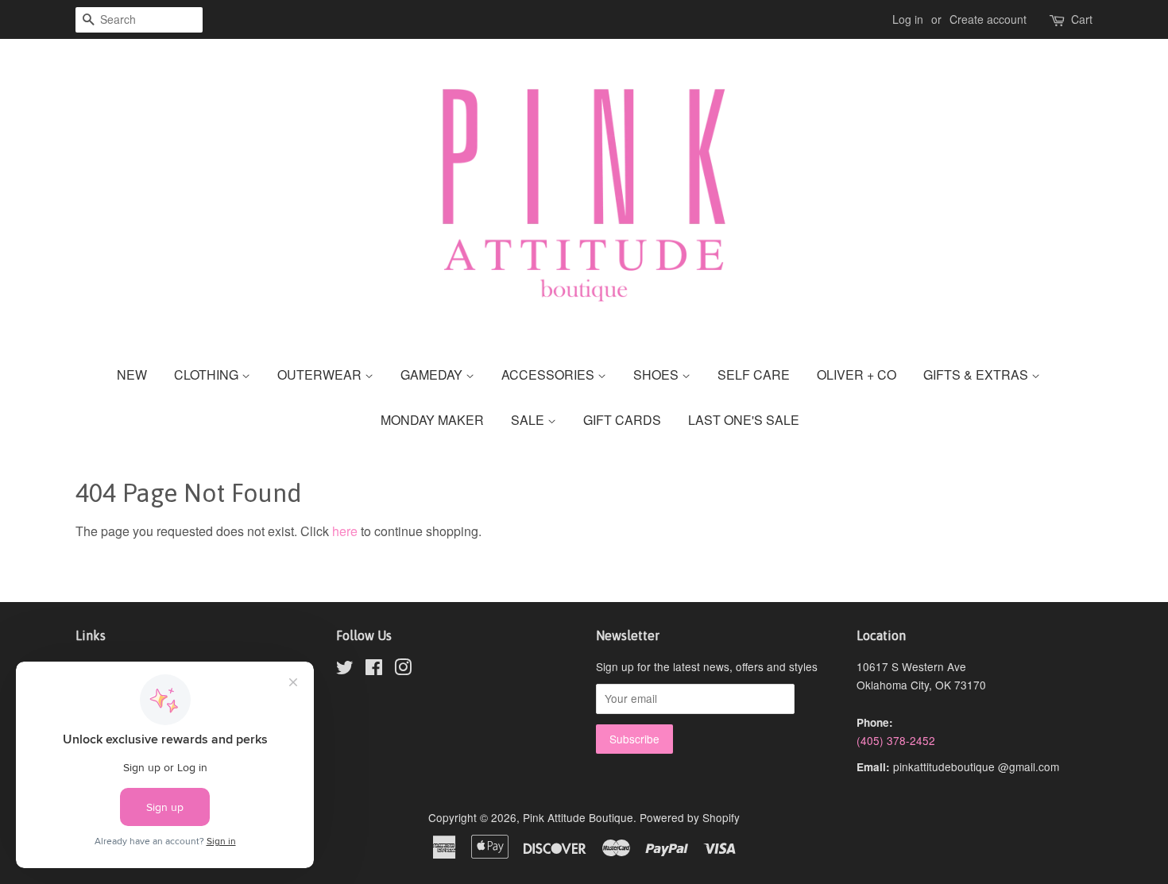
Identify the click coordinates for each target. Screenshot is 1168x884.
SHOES (657, 374)
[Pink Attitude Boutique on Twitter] (345, 669)
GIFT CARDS (622, 420)
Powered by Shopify (690, 817)
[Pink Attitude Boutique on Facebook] (374, 669)
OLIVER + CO (856, 374)
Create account (988, 19)
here (345, 531)
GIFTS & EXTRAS (977, 374)
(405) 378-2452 (896, 740)
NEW (132, 374)
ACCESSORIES (549, 374)
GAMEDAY (433, 374)
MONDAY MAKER (432, 420)
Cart (1082, 19)
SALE (529, 420)
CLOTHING (208, 374)
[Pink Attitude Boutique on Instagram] (403, 669)
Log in (907, 19)
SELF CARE (753, 374)
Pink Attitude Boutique (578, 817)
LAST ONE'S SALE (743, 420)
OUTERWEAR (321, 374)
